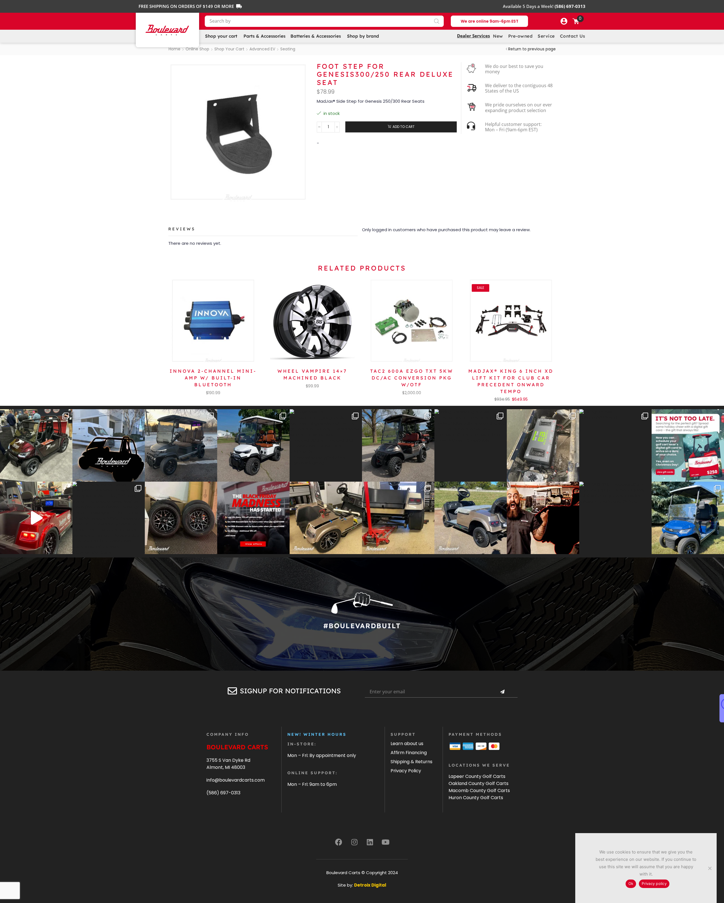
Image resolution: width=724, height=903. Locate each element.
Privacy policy (654, 883)
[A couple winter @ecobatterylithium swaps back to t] (543, 445)
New (498, 36)
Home (174, 49)
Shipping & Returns (411, 761)
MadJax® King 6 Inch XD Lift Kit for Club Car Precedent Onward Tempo (510, 381)
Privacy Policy (406, 770)
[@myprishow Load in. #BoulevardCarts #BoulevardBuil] (36, 518)
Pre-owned (520, 36)
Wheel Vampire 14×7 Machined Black (312, 374)
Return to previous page (532, 49)
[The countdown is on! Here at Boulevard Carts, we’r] (543, 518)
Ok (631, 883)
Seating (287, 49)
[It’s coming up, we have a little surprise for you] (108, 445)
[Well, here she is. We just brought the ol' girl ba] (470, 518)
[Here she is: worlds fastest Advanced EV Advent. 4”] (108, 518)
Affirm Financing (409, 752)
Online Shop (197, 49)
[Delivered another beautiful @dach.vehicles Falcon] (253, 445)
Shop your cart (229, 49)
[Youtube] (385, 842)
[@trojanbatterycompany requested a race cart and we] (36, 445)
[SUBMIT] (502, 692)
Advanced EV (262, 49)
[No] (709, 868)
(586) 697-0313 (223, 793)
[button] (564, 21)
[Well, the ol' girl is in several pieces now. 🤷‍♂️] (326, 518)
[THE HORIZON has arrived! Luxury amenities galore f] (688, 518)
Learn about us (407, 743)
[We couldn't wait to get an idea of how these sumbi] (398, 518)
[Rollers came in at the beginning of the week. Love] (181, 518)
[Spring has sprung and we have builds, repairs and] (470, 445)
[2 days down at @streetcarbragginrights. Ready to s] (326, 445)
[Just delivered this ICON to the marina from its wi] (398, 445)
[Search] (437, 21)
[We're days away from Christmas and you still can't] (688, 445)
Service (546, 36)
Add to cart (404, 127)
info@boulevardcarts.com (235, 780)
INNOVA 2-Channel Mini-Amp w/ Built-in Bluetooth (213, 377)
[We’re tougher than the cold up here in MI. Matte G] (181, 445)
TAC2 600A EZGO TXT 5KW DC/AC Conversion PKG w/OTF (411, 377)
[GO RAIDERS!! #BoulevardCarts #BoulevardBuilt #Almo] (615, 518)
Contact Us (572, 36)
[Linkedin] (370, 842)
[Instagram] (354, 842)
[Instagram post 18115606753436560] (615, 445)
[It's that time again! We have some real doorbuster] (253, 518)
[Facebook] (339, 842)
